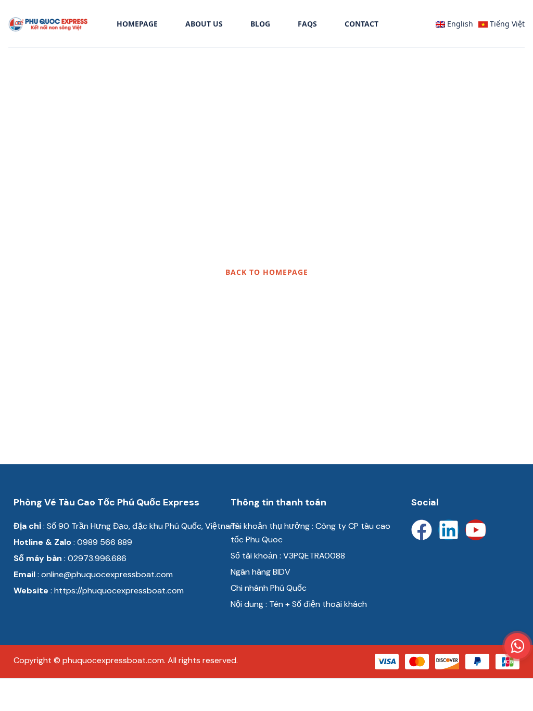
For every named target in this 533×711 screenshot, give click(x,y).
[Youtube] (475, 529)
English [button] (459, 24)
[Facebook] (421, 529)
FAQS (307, 24)
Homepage (137, 24)
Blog (260, 24)
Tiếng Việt (506, 24)
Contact (361, 24)
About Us (204, 24)
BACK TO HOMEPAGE (266, 272)
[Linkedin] (448, 529)
